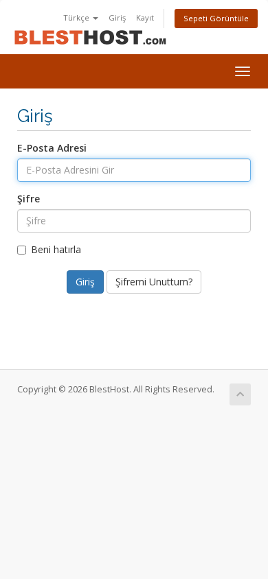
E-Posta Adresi (52, 147)
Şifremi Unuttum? (153, 281)
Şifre (28, 198)
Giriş (117, 17)
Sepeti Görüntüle (216, 18)
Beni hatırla (56, 249)
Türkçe (77, 17)
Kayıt (145, 17)
